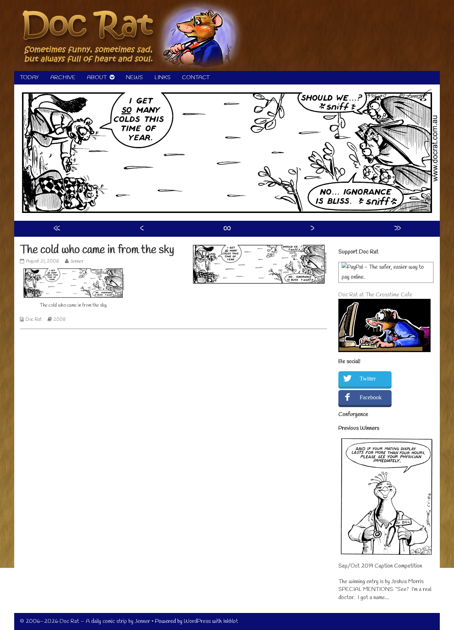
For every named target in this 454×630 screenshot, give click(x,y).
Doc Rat (34, 320)
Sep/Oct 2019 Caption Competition (380, 566)
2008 (60, 320)
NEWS (134, 77)
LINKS (162, 77)
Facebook (371, 397)
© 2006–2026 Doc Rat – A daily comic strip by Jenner (85, 621)
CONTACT (196, 77)
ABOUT (97, 77)
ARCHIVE (63, 77)
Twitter (368, 379)
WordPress (197, 621)
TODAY (29, 77)
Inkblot (230, 621)
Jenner (77, 261)
